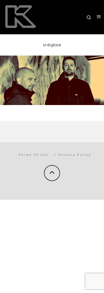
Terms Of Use (33, 155)
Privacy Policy (75, 155)
